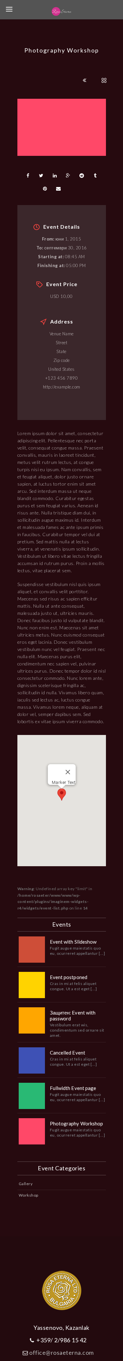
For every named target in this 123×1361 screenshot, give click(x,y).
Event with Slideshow (73, 942)
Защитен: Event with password (73, 1015)
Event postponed (69, 977)
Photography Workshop (76, 1123)
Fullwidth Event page (73, 1088)
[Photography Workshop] (32, 1131)
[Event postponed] (32, 985)
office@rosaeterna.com (61, 1352)
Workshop (28, 1195)
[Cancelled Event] (32, 1060)
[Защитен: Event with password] (32, 1020)
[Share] (27, 175)
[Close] (67, 772)
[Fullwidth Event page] (32, 1096)
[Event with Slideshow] (32, 949)
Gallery (26, 1183)
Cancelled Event (68, 1053)
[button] (62, 794)
